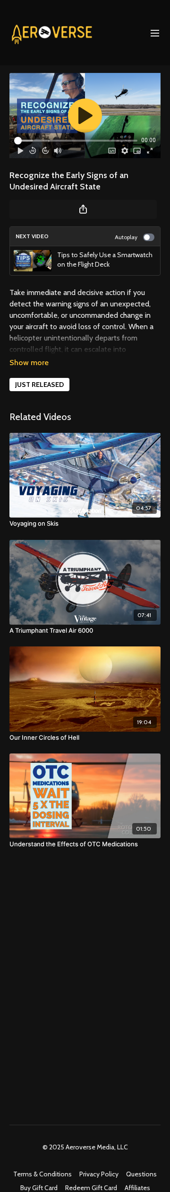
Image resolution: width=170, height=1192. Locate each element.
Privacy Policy (99, 1174)
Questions (141, 1174)
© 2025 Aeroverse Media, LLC (85, 1147)
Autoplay (126, 237)
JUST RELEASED (39, 384)
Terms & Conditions (42, 1174)
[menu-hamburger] (155, 32)
